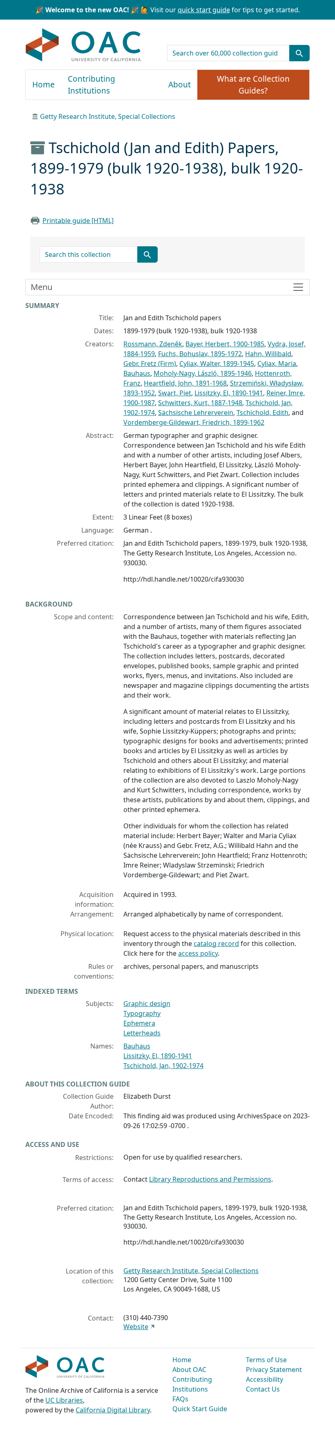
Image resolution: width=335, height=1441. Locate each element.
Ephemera (139, 1023)
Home (43, 84)
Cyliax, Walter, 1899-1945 (216, 363)
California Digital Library (113, 1409)
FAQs (180, 1398)
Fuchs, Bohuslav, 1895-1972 (200, 353)
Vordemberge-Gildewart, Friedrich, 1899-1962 (193, 422)
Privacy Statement (274, 1369)
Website (135, 1326)
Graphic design (146, 1003)
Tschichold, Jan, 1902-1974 (163, 1065)
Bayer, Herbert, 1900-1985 (224, 343)
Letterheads (142, 1032)
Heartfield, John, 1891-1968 (185, 383)
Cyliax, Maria (276, 363)
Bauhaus (136, 373)
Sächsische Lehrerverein (195, 412)
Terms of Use (266, 1359)
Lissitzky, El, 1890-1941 (228, 392)
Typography (142, 1013)
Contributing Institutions (91, 85)
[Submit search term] (299, 53)
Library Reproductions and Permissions (210, 1179)
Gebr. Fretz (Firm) (149, 363)
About (179, 84)
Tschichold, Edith (262, 412)
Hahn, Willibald (268, 353)
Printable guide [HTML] (78, 220)
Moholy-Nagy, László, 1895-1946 (203, 373)
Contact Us (263, 1389)
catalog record (216, 943)
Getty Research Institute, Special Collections (107, 116)
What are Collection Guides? (253, 85)
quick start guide (204, 9)
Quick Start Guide (199, 1408)
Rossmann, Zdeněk (152, 343)
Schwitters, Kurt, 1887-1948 (200, 402)
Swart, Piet (174, 392)
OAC (83, 45)
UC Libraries (64, 1400)
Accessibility (264, 1379)
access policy (198, 953)
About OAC (189, 1369)
